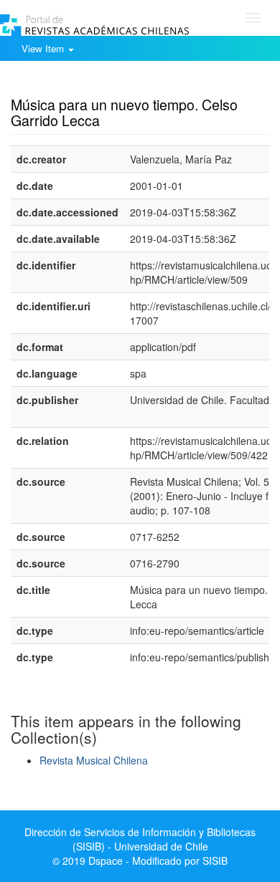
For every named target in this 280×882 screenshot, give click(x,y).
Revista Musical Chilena (93, 760)
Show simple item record (67, 82)
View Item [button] (44, 48)
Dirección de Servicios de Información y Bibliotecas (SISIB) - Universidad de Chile (140, 839)
